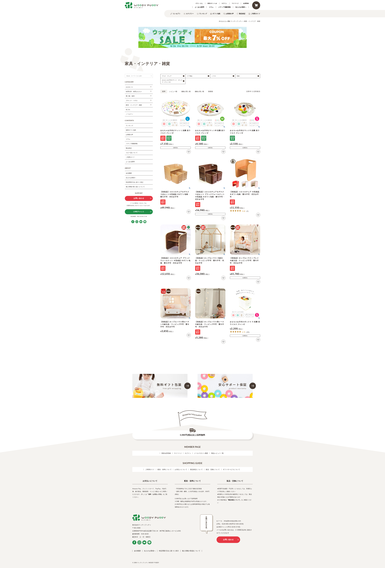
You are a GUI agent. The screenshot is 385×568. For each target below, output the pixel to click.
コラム (211, 7)
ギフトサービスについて (231, 469)
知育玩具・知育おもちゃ (134, 91)
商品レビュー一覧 (217, 453)
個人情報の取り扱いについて (135, 186)
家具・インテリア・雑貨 (134, 105)
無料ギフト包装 (131, 130)
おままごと (129, 87)
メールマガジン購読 (201, 453)
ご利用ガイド (255, 13)
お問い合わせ (139, 198)
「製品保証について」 (234, 500)
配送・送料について (165, 469)
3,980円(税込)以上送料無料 (192, 435)
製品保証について (196, 469)
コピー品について (131, 152)
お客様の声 (230, 13)
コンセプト (177, 13)
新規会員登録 (166, 453)
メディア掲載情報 (224, 7)
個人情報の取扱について (191, 551)
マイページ (235, 3)
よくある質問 (199, 7)
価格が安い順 (186, 91)
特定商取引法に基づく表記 (134, 182)
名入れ (128, 109)
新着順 (210, 91)
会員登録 (246, 3)
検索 (151, 76)
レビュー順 (173, 91)
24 (248, 332)
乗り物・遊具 (130, 96)
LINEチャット (138, 212)
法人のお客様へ (240, 7)
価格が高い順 (199, 91)
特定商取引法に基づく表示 (169, 551)
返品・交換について (213, 469)
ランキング (203, 13)
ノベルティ (129, 114)
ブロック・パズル (131, 100)
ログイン (224, 3)
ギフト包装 (216, 13)
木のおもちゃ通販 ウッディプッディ (231, 21)
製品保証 (242, 13)
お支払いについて (181, 469)
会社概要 (129, 173)
